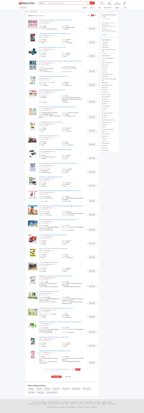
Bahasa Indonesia (111, 403)
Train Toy (104, 131)
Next (78, 369)
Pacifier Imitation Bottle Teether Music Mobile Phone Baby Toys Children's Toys (57, 107)
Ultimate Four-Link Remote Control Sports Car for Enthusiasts (53, 248)
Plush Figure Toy (105, 99)
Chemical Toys (56, 388)
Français (50, 403)
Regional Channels (90, 402)
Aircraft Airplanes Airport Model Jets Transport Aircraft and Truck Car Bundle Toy (57, 163)
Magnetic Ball (105, 82)
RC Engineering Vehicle (107, 113)
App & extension (107, 7)
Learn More (105, 34)
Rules (125, 7)
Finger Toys (104, 141)
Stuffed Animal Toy (106, 106)
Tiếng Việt (104, 403)
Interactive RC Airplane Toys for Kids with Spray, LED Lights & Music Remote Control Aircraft (60, 61)
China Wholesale (65, 402)
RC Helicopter (105, 115)
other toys (39, 388)
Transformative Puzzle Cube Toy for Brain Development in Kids (53, 76)
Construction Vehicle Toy (107, 129)
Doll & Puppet (105, 42)
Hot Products (35, 402)
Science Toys (105, 65)
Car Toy (103, 127)
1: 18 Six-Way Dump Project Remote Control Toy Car (51, 122)
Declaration (87, 407)
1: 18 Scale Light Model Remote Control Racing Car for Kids (52, 235)
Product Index (98, 402)
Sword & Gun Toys (106, 122)
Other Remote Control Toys (108, 120)
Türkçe (99, 403)
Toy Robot (104, 117)
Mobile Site (104, 402)
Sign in (124, 4)
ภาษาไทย (94, 403)
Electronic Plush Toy (106, 94)
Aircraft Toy (104, 124)
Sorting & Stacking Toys (107, 74)
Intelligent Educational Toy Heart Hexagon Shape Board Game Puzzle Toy (56, 308)
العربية (77, 403)
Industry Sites (81, 402)
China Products (43, 402)
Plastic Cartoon (86, 388)
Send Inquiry (92, 28)
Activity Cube (105, 67)
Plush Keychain (105, 101)
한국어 (81, 403)
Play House (104, 72)
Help (99, 7)
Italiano (62, 403)
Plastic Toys (104, 92)
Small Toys (31, 388)
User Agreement (80, 407)
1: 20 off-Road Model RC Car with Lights (48, 262)
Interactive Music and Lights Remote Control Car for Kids (52, 47)
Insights (110, 402)
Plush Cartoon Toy (106, 96)
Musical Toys (105, 87)
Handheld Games (106, 143)
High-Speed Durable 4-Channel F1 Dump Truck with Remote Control (54, 33)
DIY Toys (104, 53)
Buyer (91, 7)
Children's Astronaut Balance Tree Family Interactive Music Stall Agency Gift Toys (57, 219)
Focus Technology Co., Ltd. (62, 407)
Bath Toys (104, 69)
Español (39, 403)
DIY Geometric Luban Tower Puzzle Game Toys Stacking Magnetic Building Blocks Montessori (60, 206)
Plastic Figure (41, 392)
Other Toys (104, 138)
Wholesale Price (74, 402)
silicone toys (47, 388)
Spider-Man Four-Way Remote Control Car (48, 136)
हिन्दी (90, 403)
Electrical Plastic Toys (52, 392)
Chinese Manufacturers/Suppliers (54, 402)
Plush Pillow (104, 103)
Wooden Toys (105, 136)
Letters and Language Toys (108, 58)
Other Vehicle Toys (106, 134)
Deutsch (67, 403)
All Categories (23, 7)
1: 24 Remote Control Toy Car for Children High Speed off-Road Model (55, 149)
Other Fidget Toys (106, 150)
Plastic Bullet (32, 392)
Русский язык (56, 403)
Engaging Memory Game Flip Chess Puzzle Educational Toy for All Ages (55, 276)
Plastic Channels (76, 388)
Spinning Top (105, 145)
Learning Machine (106, 55)
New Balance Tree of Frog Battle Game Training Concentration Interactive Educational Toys (60, 322)
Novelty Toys (105, 89)
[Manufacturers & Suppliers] (26, 3)
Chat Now (69, 376)
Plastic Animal (66, 388)
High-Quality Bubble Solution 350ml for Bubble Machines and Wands (55, 351)
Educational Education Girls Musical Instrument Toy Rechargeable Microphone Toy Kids (59, 190)
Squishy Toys (105, 148)
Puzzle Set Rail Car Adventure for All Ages (48, 291)
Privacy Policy (94, 407)
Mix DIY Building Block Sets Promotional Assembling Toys (52, 90)
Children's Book (105, 47)
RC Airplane (104, 108)
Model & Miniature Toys (107, 85)
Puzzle (103, 60)
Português (45, 403)
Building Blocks (105, 45)
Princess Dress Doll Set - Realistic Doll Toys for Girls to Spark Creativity (55, 20)
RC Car (103, 110)
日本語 (86, 403)
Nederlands (72, 403)
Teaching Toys (105, 76)
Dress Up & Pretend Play (107, 62)
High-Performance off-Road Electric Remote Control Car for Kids (54, 337)
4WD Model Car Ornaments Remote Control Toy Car (51, 177)
